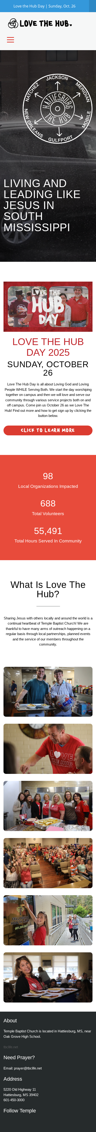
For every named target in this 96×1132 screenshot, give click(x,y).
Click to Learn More (48, 430)
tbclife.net (10, 1047)
